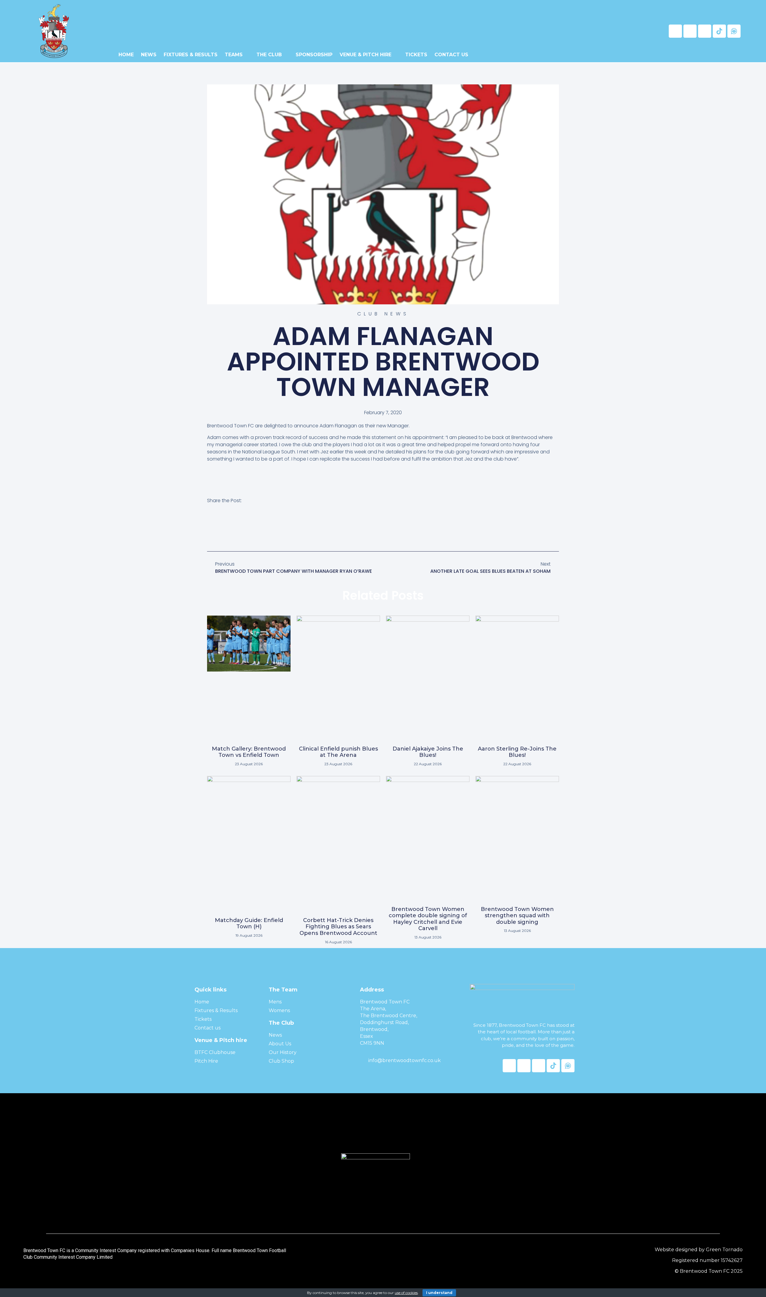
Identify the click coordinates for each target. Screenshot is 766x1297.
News (148, 54)
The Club (269, 54)
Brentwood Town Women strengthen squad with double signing (517, 915)
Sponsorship (314, 54)
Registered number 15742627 (707, 1260)
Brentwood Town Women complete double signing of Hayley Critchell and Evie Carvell (428, 919)
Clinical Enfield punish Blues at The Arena (338, 752)
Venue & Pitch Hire (365, 54)
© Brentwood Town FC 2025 (709, 1271)
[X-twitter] (690, 31)
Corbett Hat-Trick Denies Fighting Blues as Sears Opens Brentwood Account (338, 926)
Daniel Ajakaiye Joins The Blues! (428, 752)
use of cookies (406, 1292)
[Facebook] (675, 31)
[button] (210, 527)
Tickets (416, 54)
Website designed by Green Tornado (699, 1249)
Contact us (451, 54)
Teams (234, 54)
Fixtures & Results (191, 54)
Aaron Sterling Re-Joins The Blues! (517, 752)
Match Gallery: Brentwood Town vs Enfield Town (249, 752)
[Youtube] (704, 31)
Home (126, 54)
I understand (439, 1292)
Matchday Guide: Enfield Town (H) (249, 923)
